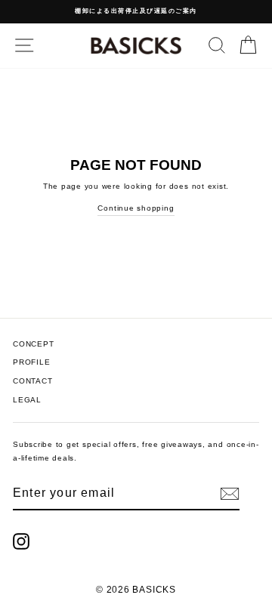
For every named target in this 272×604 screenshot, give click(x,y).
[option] (136, 12)
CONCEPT (33, 344)
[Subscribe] (230, 494)
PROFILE (31, 362)
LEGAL (27, 400)
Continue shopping (135, 208)
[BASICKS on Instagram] (21, 541)
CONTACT (32, 381)
